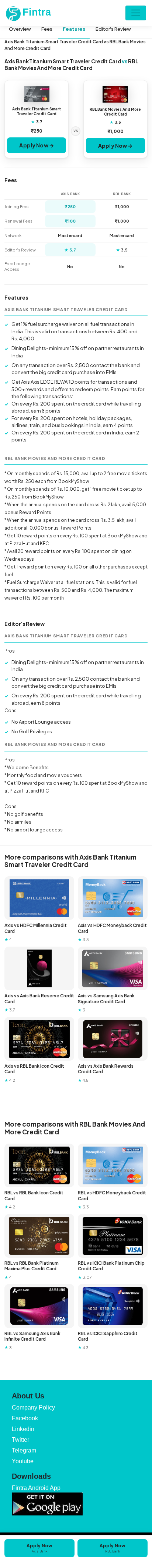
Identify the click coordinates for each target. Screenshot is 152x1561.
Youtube (23, 1461)
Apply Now (39, 1548)
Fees (46, 29)
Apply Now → (36, 145)
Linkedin (23, 1429)
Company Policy (33, 1407)
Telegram (24, 1450)
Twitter (20, 1440)
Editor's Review (113, 29)
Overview (20, 29)
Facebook (25, 1418)
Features (74, 29)
